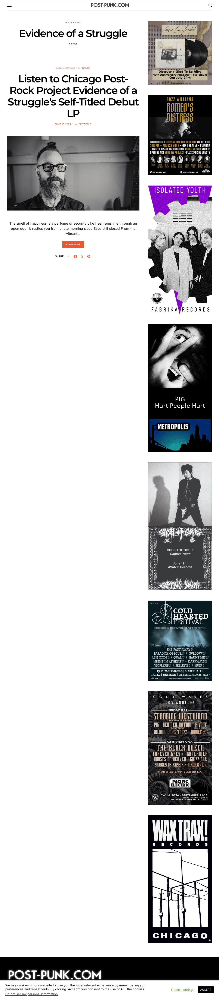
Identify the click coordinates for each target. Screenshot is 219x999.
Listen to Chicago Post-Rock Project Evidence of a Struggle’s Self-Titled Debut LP (73, 96)
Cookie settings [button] (182, 990)
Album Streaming (67, 68)
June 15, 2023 (63, 124)
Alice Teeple (83, 124)
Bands (86, 68)
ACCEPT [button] (205, 989)
